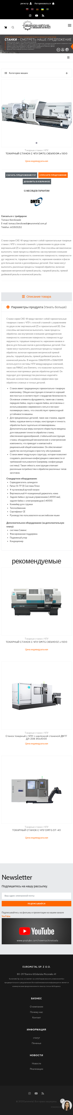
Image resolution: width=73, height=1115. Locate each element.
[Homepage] (36, 27)
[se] (47, 9)
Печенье (36, 1043)
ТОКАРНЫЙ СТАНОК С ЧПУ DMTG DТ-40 (36, 830)
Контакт (36, 1017)
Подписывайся (36, 903)
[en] (32, 9)
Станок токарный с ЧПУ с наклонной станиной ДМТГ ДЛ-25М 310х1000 (36, 737)
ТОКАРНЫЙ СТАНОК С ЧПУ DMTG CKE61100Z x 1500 (36, 641)
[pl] (27, 9)
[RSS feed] (43, 15)
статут (36, 1037)
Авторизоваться (42, 3)
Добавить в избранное (37, 181)
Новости (36, 1063)
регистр (25, 3)
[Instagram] (30, 15)
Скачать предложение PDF (21, 175)
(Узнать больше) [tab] (39, 307)
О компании (36, 1006)
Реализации (36, 1068)
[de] (37, 9)
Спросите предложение (53, 175)
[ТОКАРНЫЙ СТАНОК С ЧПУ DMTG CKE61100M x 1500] (36, 113)
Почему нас (36, 1012)
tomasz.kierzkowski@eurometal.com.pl (27, 223)
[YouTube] (37, 15)
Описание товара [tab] (38, 296)
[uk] (42, 9)
